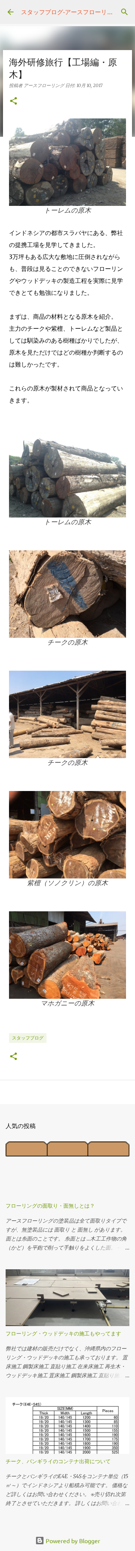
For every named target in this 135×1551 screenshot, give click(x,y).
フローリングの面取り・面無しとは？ (50, 1205)
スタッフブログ (28, 1038)
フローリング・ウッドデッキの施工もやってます (63, 1333)
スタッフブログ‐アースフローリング (70, 11)
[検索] (124, 12)
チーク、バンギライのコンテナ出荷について (58, 1461)
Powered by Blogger (72, 1540)
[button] (13, 101)
